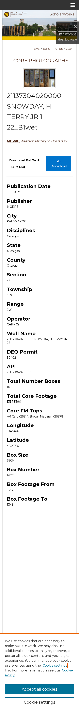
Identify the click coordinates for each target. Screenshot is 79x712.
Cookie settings (55, 665)
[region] (39, 672)
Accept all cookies (39, 689)
